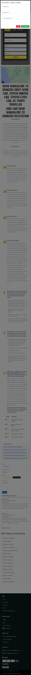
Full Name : (6, 6)
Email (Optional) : (8, 18)
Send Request (25, 26)
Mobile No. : (6, 12)
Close (18, 26)
